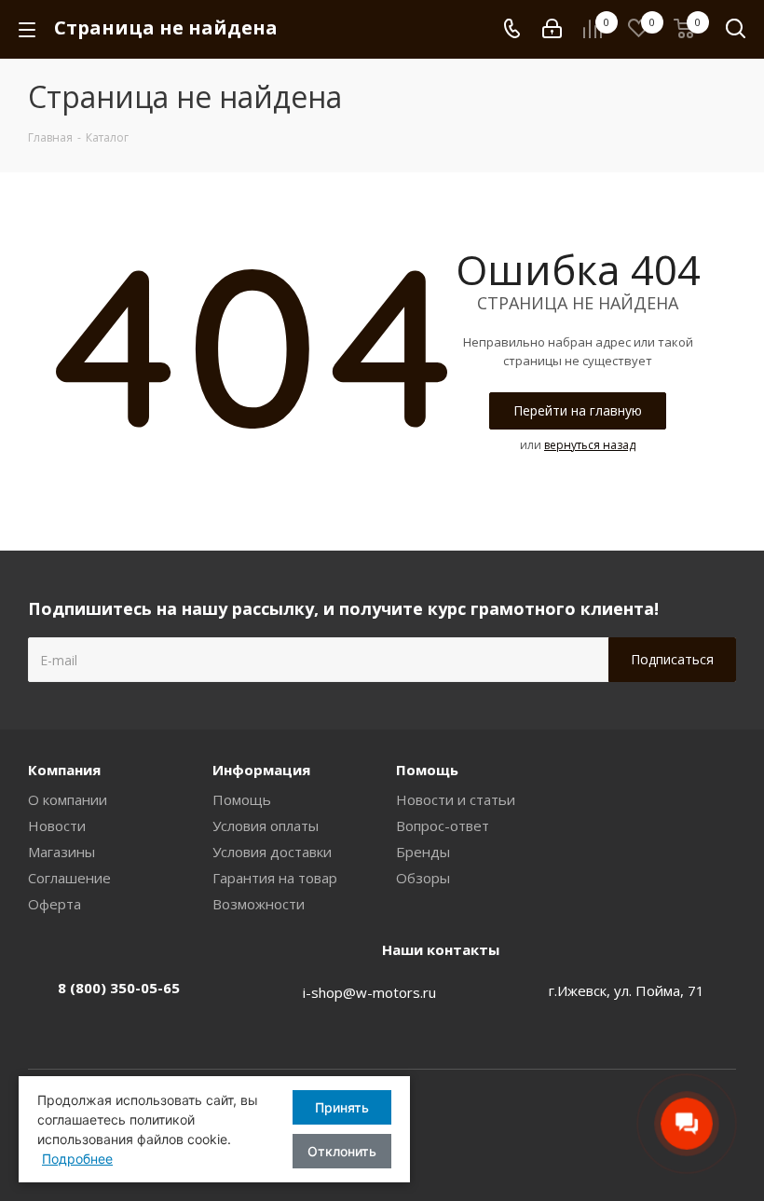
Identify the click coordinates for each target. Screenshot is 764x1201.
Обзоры (423, 877)
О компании (67, 799)
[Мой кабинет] (552, 29)
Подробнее (77, 1159)
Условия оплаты (265, 825)
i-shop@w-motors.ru (369, 992)
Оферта (54, 903)
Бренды (423, 851)
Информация (261, 769)
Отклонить (341, 1151)
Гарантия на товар (274, 877)
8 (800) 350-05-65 (119, 987)
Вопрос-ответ (442, 825)
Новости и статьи (455, 799)
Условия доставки (272, 851)
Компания (64, 769)
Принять (342, 1107)
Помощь (241, 799)
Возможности (258, 903)
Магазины (61, 851)
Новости (57, 825)
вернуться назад (589, 445)
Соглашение (69, 877)
